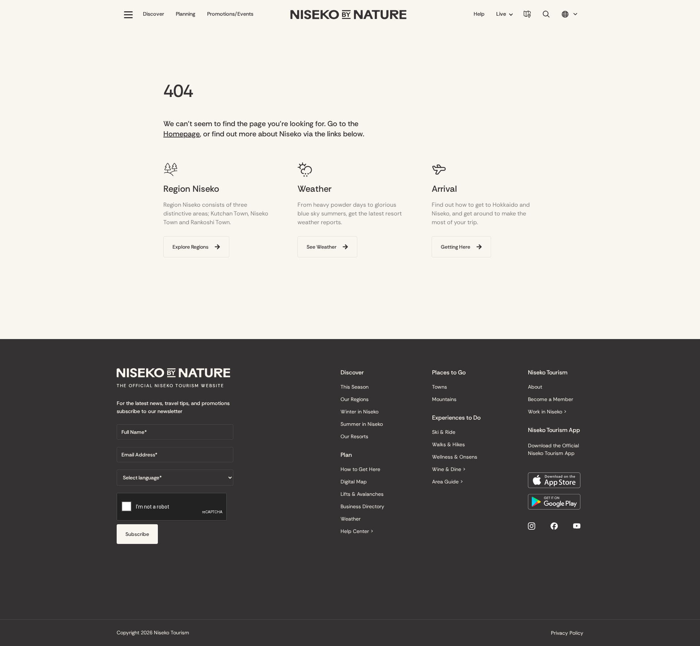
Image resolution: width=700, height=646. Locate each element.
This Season (355, 386)
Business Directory (362, 506)
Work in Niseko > (547, 411)
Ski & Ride (443, 432)
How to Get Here (360, 469)
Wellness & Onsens (454, 456)
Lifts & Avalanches (362, 494)
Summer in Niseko (362, 424)
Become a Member (550, 399)
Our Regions (355, 399)
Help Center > (357, 531)
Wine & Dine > (449, 469)
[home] (348, 15)
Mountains (444, 399)
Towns (439, 386)
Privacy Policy (567, 633)
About (535, 386)
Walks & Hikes (448, 444)
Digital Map (354, 481)
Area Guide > (447, 481)
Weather (351, 518)
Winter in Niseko (359, 411)
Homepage (181, 134)
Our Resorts (354, 436)
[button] (128, 14)
